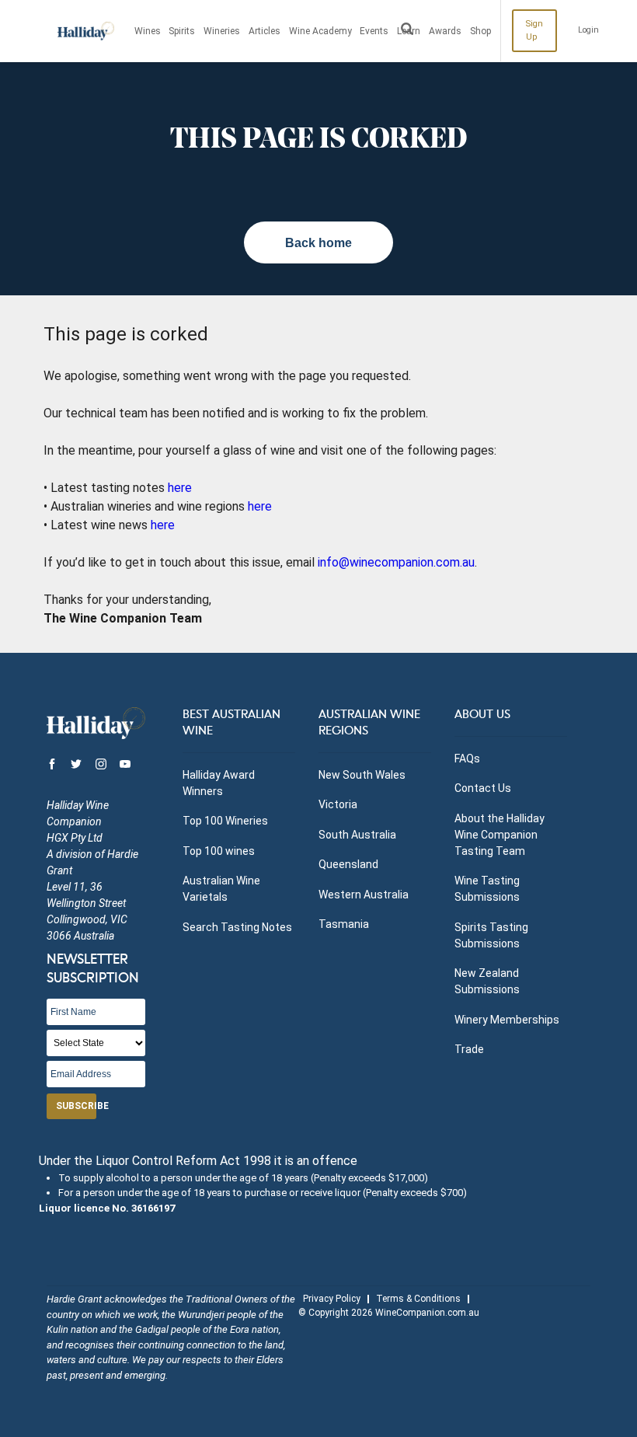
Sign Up (534, 30)
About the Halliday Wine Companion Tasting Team (499, 834)
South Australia (357, 834)
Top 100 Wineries (225, 820)
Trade (469, 1049)
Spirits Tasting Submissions (491, 935)
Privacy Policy (331, 1298)
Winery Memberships (506, 1019)
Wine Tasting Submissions (487, 888)
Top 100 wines (219, 851)
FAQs (467, 758)
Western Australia (363, 894)
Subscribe (76, 1105)
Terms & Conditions (418, 1298)
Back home (318, 242)
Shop (480, 31)
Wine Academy (320, 31)
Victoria (337, 804)
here (180, 487)
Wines (147, 31)
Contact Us (482, 788)
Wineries (222, 31)
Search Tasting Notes (237, 927)
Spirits (182, 31)
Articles (264, 31)
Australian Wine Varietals (221, 888)
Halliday (85, 31)
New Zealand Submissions (487, 981)
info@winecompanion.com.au (396, 562)
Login (588, 30)
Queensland (348, 864)
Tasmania (343, 924)
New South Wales (362, 775)
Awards (445, 31)
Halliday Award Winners (219, 783)
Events (374, 31)
